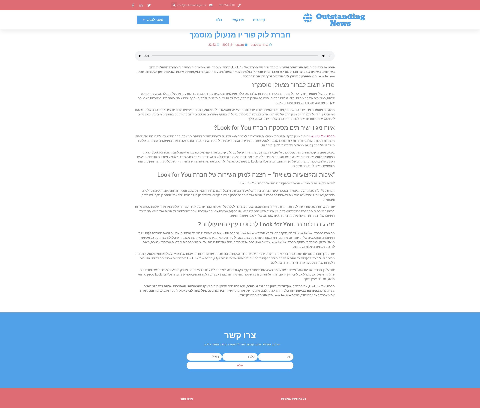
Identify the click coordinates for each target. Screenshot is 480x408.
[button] (174, 5)
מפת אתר (186, 399)
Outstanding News (340, 20)
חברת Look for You (322, 136)
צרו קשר (238, 20)
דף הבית (259, 20)
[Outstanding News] (307, 17)
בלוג (219, 20)
